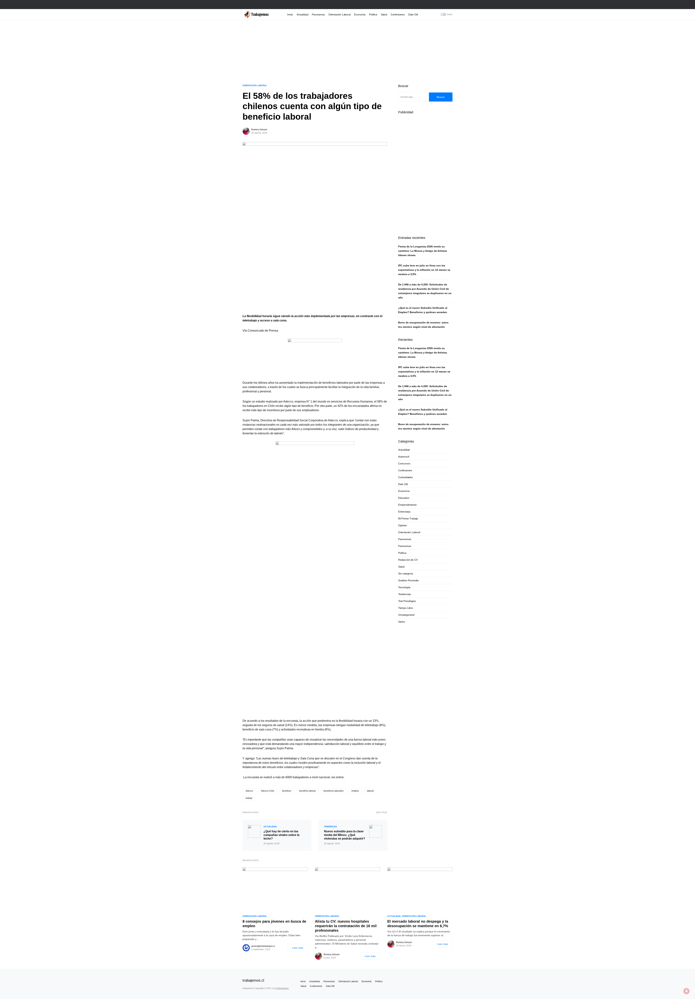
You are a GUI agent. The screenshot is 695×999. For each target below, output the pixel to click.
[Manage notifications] (686, 991)
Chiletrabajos (282, 988)
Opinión (402, 525)
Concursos (404, 463)
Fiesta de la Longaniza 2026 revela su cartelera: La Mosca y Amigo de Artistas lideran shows (422, 251)
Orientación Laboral (255, 85)
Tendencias (330, 826)
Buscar (441, 97)
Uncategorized (406, 614)
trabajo (249, 798)
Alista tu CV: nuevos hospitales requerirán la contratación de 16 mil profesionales (346, 925)
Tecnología (404, 587)
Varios (401, 621)
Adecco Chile (267, 791)
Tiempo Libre (405, 607)
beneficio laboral (307, 791)
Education (403, 497)
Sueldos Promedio (408, 580)
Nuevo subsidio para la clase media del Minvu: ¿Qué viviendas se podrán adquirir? (344, 835)
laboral (370, 791)
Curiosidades (405, 477)
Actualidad (270, 826)
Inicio (303, 981)
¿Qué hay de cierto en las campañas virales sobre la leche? (281, 835)
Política (402, 552)
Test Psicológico (407, 601)
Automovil (403, 456)
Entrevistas (404, 511)
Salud (401, 566)
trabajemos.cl (253, 980)
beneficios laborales (334, 791)
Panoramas (404, 539)
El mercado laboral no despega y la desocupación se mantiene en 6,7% (417, 923)
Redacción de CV (408, 559)
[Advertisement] (347, 50)
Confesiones (405, 470)
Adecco (249, 791)
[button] (451, 4)
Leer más (297, 947)
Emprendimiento (407, 504)
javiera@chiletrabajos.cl (263, 946)
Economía (404, 491)
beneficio (286, 791)
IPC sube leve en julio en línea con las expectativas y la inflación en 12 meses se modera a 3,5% (424, 270)
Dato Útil (403, 484)
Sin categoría (405, 573)
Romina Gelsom (259, 129)
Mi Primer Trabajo (408, 518)
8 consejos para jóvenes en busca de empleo (274, 923)
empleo (355, 791)
